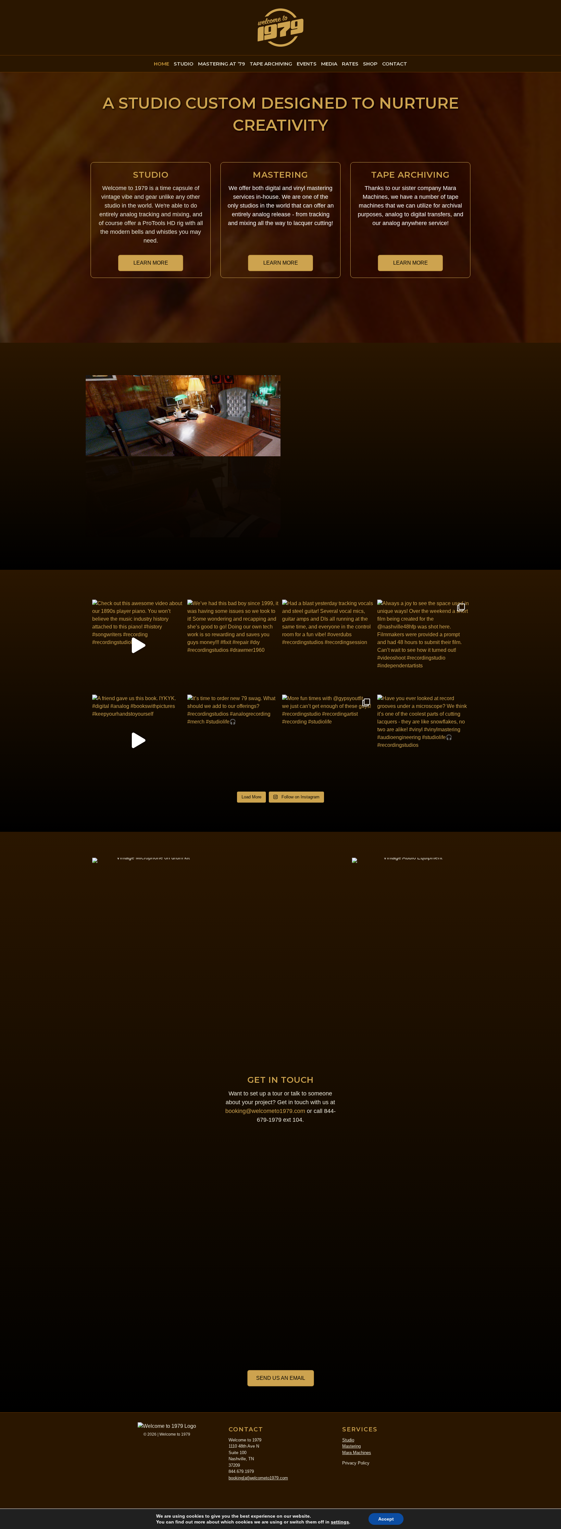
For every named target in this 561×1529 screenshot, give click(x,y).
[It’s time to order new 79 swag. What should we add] (233, 740)
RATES (350, 64)
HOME (161, 64)
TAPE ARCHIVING (271, 64)
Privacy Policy (355, 1463)
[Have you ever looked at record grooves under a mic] (423, 740)
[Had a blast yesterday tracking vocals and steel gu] (328, 645)
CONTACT (394, 64)
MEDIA (329, 64)
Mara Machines (356, 1452)
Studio (348, 1440)
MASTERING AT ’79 (221, 64)
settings (340, 1521)
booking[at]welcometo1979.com (258, 1477)
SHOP (370, 64)
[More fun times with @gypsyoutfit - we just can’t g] (328, 740)
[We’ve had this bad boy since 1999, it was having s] (233, 645)
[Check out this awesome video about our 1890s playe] (138, 645)
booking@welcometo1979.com (265, 1111)
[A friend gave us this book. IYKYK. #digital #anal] (138, 740)
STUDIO (183, 64)
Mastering (351, 1446)
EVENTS (307, 64)
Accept (386, 1519)
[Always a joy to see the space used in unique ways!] (423, 645)
